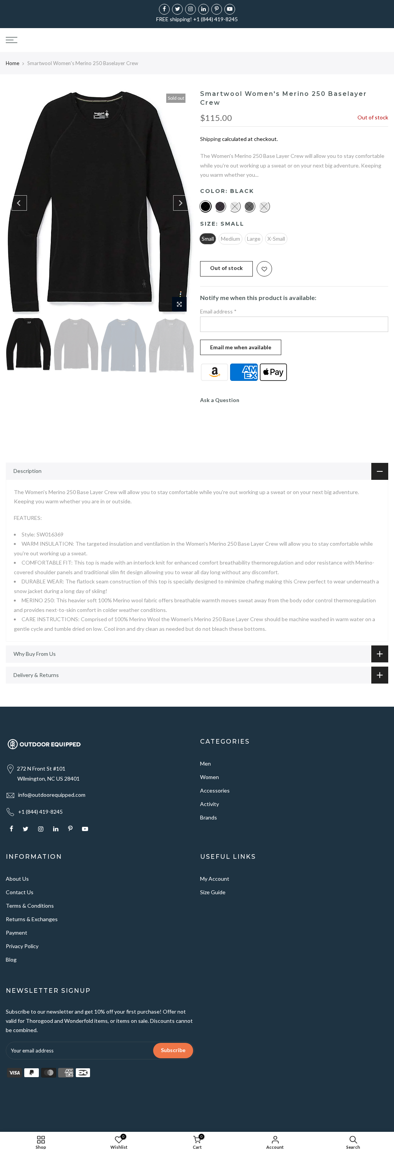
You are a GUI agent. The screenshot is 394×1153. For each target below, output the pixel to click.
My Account (214, 878)
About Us (17, 878)
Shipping (210, 139)
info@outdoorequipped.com (51, 794)
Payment (16, 932)
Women (209, 777)
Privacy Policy (22, 946)
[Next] (181, 203)
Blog (11, 959)
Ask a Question (219, 400)
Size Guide (212, 892)
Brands (208, 817)
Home (12, 63)
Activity (209, 804)
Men (205, 763)
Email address (218, 311)
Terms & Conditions (30, 905)
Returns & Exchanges (32, 919)
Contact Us (19, 892)
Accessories (215, 790)
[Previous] (19, 203)
